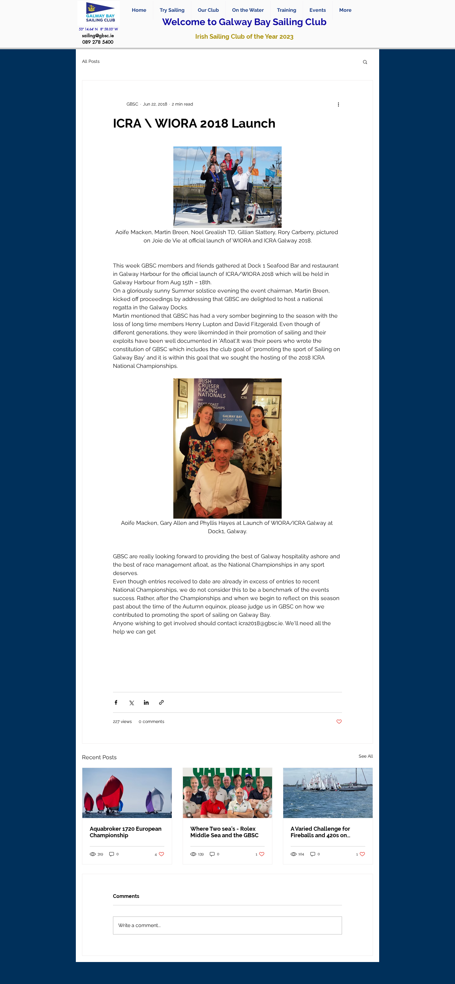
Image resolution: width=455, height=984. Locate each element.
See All (366, 756)
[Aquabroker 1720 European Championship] (127, 793)
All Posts (91, 61)
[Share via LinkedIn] (146, 702)
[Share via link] (161, 702)
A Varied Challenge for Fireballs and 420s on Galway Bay (320, 831)
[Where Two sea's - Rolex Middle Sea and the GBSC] (227, 793)
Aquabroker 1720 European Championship (126, 831)
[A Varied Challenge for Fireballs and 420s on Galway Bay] (328, 793)
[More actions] (338, 104)
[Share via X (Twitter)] (131, 702)
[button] (248, 10)
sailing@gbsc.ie (98, 35)
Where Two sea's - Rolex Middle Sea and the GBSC (224, 831)
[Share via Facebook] (116, 702)
